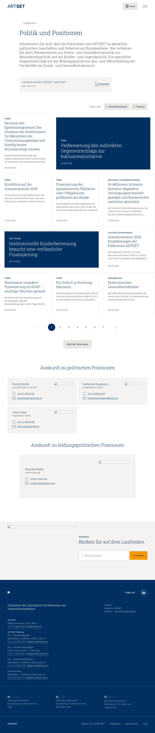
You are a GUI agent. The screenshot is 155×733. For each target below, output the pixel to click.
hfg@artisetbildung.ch (37, 665)
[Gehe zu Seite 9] (116, 327)
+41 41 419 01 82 (38, 478)
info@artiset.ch (34, 626)
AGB (145, 724)
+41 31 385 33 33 (16, 626)
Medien (108, 605)
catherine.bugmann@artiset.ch (102, 398)
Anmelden (138, 555)
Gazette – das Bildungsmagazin (120, 611)
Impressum (115, 724)
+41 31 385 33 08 (96, 393)
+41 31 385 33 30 (25, 393)
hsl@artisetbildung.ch (37, 641)
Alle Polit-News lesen (77, 344)
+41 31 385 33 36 (25, 422)
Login (132, 6)
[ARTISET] (63, 6)
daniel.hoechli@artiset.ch (29, 398)
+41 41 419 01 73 (16, 665)
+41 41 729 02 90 (16, 653)
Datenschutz (131, 724)
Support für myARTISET (93, 724)
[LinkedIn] (143, 592)
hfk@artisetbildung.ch (37, 653)
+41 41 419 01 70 (16, 641)
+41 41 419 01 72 (16, 677)
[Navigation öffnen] (145, 6)
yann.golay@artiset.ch (28, 426)
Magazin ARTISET (113, 608)
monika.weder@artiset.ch (42, 483)
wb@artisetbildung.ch (37, 677)
